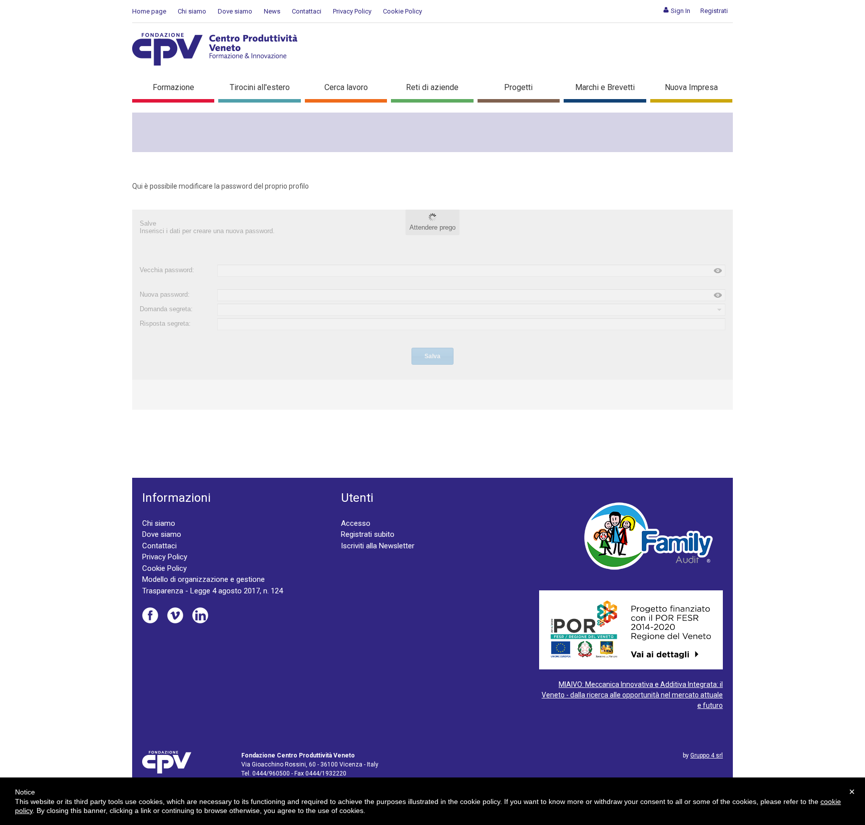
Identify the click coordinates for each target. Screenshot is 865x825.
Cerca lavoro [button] (346, 87)
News (272, 11)
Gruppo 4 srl (706, 755)
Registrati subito (367, 534)
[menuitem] (676, 11)
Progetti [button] (518, 87)
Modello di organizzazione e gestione (203, 579)
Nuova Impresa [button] (691, 87)
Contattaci (306, 11)
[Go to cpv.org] (214, 49)
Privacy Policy (352, 11)
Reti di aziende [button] (432, 87)
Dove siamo (235, 11)
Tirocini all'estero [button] (260, 87)
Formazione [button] (173, 87)
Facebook (150, 615)
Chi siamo (192, 11)
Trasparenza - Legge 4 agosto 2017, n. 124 (212, 590)
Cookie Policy (402, 11)
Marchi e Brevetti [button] (605, 87)
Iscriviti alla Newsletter (377, 545)
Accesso (355, 523)
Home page (149, 11)
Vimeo (175, 615)
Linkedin (200, 615)
